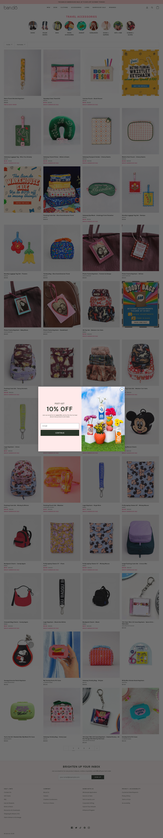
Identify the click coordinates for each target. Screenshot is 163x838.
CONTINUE (59, 433)
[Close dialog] (122, 389)
